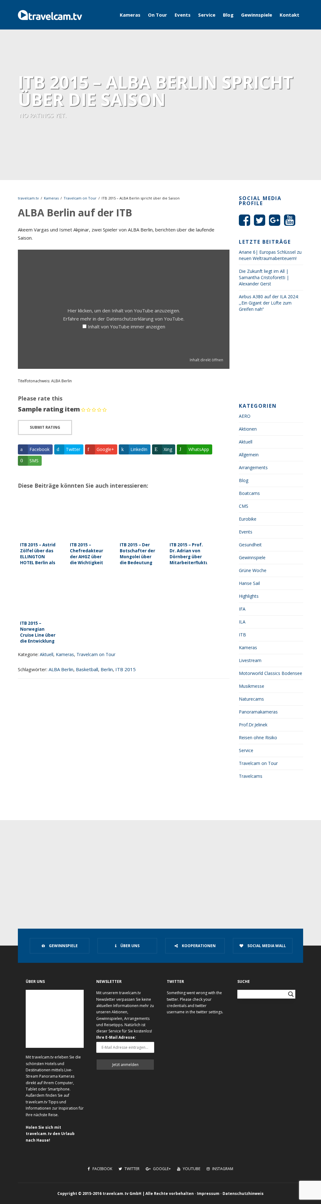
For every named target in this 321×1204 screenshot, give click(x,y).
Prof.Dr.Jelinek (253, 725)
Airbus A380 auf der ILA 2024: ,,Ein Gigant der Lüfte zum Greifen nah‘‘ (269, 303)
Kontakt (289, 15)
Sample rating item (49, 409)
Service (206, 15)
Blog (228, 15)
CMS (243, 506)
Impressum (208, 1193)
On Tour (157, 15)
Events (183, 15)
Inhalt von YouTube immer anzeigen (126, 326)
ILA (242, 622)
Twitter (131, 1168)
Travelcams (250, 776)
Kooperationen (198, 945)
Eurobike (247, 519)
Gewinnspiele (256, 15)
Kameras (130, 15)
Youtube (191, 1168)
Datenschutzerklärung (130, 319)
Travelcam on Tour (80, 198)
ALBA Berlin (61, 669)
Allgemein (249, 455)
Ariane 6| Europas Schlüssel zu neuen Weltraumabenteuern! (270, 255)
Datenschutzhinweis (243, 1193)
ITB (242, 635)
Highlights (249, 596)
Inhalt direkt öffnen (206, 359)
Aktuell (46, 654)
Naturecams (251, 699)
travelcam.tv (28, 198)
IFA (242, 609)
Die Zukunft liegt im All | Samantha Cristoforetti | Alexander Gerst (264, 277)
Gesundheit (250, 545)
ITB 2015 (125, 669)
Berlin (107, 669)
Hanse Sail (249, 583)
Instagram (222, 1168)
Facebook (102, 1168)
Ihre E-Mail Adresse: (116, 1037)
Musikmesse (251, 686)
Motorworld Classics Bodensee (270, 673)
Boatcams (249, 493)
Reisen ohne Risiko (258, 737)
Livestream (250, 660)
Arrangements (253, 467)
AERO (244, 416)
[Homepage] (50, 14)
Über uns (129, 945)
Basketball (87, 669)
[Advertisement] (271, 359)
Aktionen (248, 429)
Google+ (161, 1168)
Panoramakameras (258, 712)
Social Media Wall (266, 945)
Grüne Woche (252, 570)
